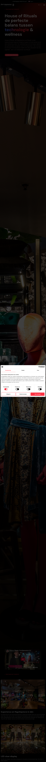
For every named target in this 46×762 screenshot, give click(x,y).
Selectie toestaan (23, 394)
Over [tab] (38, 370)
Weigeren (8, 394)
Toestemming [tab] (8, 370)
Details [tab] (23, 370)
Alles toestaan (38, 394)
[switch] (17, 389)
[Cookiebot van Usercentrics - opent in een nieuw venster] (39, 367)
